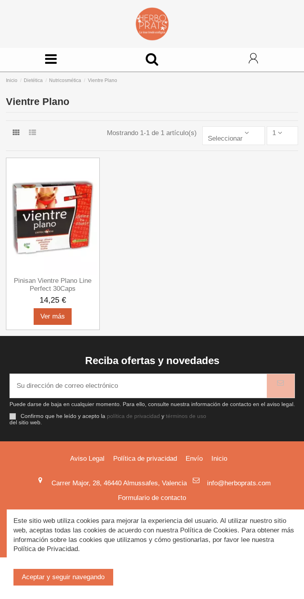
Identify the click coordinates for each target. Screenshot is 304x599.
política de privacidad (133, 416)
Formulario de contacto (152, 498)
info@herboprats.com (239, 483)
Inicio (219, 458)
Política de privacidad (145, 458)
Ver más (52, 316)
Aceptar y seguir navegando (63, 577)
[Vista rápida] (53, 271)
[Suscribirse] (280, 386)
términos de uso (186, 416)
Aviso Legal (87, 458)
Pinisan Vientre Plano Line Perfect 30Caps (52, 284)
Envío (194, 458)
